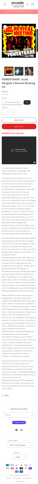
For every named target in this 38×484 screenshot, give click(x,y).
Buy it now (19, 126)
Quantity (5, 107)
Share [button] (6, 395)
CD (27, 102)
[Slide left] (2, 72)
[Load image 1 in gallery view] (9, 71)
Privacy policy (27, 478)
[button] (4, 4)
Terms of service (20, 481)
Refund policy (17, 478)
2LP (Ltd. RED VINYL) (13, 102)
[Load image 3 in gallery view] (29, 71)
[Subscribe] (31, 415)
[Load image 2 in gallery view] (18, 71)
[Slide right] (36, 72)
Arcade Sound (18, 475)
